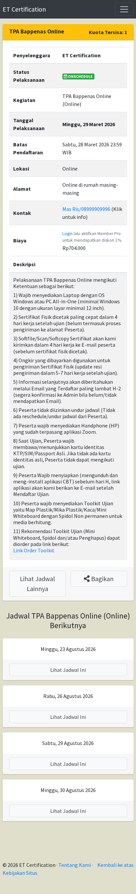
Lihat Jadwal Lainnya (37, 583)
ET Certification (24, 9)
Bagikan (102, 578)
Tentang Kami (74, 865)
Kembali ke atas (115, 865)
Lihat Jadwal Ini (68, 670)
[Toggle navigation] (124, 9)
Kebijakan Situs (20, 872)
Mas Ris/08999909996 (86, 209)
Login (67, 233)
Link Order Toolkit (33, 550)
